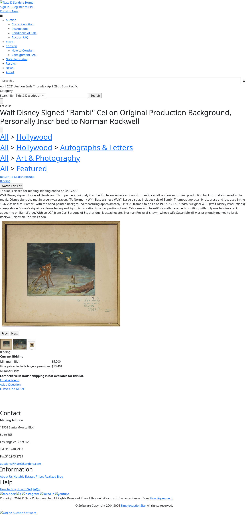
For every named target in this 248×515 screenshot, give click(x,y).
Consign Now (9, 11)
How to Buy (8, 489)
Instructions (20, 29)
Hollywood (34, 137)
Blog (60, 477)
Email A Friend (9, 380)
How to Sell (24, 489)
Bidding (5, 181)
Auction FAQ (20, 37)
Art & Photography (48, 158)
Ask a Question (10, 385)
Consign (11, 46)
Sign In (4, 7)
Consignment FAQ (24, 55)
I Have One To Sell (12, 389)
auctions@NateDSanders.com (20, 464)
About (10, 72)
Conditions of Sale (24, 33)
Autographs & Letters (96, 147)
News (9, 68)
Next (14, 333)
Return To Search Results (17, 177)
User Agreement (161, 498)
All (4, 137)
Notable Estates (16, 59)
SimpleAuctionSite (133, 506)
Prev (4, 333)
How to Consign (23, 50)
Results (11, 63)
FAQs (36, 489)
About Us (6, 477)
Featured (31, 168)
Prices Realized (46, 477)
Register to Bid (23, 7)
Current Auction (23, 24)
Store (9, 42)
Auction (11, 20)
